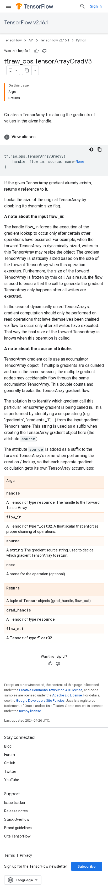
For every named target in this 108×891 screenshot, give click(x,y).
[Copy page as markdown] (27, 70)
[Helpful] (36, 51)
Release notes (16, 811)
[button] (54, 137)
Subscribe (87, 866)
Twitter (10, 771)
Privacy (26, 855)
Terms (9, 855)
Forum (9, 755)
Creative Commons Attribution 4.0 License (50, 690)
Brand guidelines (18, 828)
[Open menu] (8, 6)
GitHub (9, 763)
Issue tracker (14, 803)
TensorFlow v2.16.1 (26, 22)
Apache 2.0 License (67, 695)
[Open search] (82, 6)
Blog (8, 746)
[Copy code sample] (99, 149)
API (31, 40)
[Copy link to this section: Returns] (25, 588)
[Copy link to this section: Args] (20, 481)
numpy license (30, 711)
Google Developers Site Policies (40, 700)
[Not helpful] (44, 51)
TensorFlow (13, 40)
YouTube (11, 780)
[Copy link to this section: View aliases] (41, 137)
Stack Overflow (16, 819)
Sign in (96, 6)
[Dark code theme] (91, 149)
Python (81, 40)
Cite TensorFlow (17, 836)
